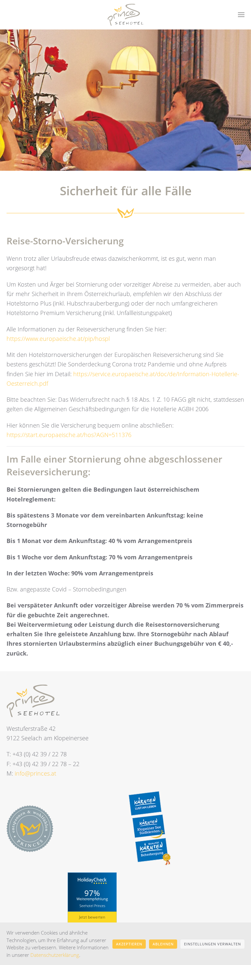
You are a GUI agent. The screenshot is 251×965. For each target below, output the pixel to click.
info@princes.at (35, 773)
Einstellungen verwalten (212, 943)
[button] (241, 15)
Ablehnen (163, 943)
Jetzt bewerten (92, 917)
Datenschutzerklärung (54, 955)
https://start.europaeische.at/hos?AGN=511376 (69, 435)
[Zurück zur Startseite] (125, 15)
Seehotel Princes (92, 905)
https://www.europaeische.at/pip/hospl (58, 338)
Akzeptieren (129, 943)
